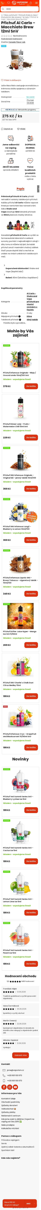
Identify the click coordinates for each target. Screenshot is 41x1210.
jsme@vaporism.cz (15, 1070)
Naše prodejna (7, 1125)
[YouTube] (15, 1087)
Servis (4, 1143)
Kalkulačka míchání (10, 1128)
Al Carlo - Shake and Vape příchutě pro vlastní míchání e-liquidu (33, 301)
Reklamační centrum (10, 1115)
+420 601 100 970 (3, 3)
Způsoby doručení (9, 1105)
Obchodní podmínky (10, 1102)
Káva (29, 316)
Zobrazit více (21, 1055)
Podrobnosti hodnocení (11, 39)
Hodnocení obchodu (20, 976)
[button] (20, 385)
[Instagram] (9, 1087)
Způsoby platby (8, 1112)
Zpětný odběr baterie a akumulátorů (17, 1147)
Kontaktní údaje (8, 1098)
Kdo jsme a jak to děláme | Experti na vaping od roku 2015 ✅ (17, 1120)
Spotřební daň (7, 1150)
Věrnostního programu (27, 110)
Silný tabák (32, 319)
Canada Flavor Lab (17, 42)
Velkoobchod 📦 (8, 1109)
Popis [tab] (20, 189)
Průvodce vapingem (10, 1140)
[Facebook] (4, 1087)
